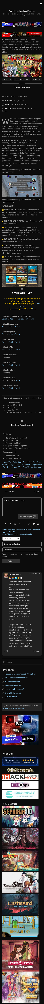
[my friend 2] (20, 769)
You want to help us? (13, 685)
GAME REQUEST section (13, 708)
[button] (41, 4)
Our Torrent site (11, 696)
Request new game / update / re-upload (20, 674)
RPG (38, 14)
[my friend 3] (20, 776)
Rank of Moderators (12, 681)
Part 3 (17, 326)
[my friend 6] (20, 784)
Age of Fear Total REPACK (21, 464)
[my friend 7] (20, 794)
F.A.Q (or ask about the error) (16, 677)
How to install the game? (14, 689)
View (20, 816)
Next (37, 492)
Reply (37, 651)
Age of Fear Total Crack (13, 462)
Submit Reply (26, 517)
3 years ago (33, 573)
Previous (9, 492)
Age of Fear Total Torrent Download (27, 467)
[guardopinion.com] (20, 761)
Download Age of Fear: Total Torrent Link (18, 319)
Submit (11, 561)
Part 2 (10, 326)
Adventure (31, 14)
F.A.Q (34, 309)
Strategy (21, 16)
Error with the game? (13, 693)
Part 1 (4, 326)
